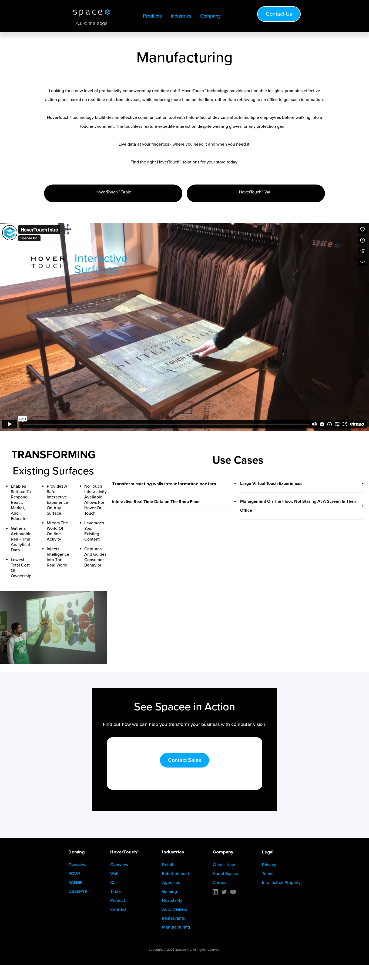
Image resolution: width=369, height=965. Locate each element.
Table (115, 891)
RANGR (75, 882)
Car (113, 882)
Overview (77, 864)
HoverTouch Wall (256, 192)
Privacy (269, 864)
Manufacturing (176, 927)
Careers (220, 882)
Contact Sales (184, 760)
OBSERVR (78, 891)
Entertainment (175, 873)
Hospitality (172, 900)
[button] (154, 16)
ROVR (74, 873)
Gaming (169, 891)
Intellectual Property (281, 882)
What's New (224, 864)
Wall (114, 873)
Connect (118, 909)
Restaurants (173, 918)
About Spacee (226, 873)
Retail (167, 864)
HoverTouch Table (113, 192)
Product (117, 900)
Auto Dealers (174, 909)
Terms (267, 873)
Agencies (171, 882)
